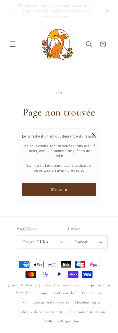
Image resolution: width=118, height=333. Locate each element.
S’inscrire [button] (59, 189)
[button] (93, 135)
